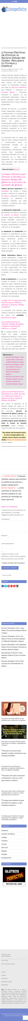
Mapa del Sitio (4, 984)
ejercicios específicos (19, 87)
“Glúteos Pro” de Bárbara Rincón (16, 440)
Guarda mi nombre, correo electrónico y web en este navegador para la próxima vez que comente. (13, 556)
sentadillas (4, 191)
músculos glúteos (8, 92)
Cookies (22, 1015)
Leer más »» (22, 1003)
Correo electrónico (8, 543)
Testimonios (4, 978)
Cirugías (4, 837)
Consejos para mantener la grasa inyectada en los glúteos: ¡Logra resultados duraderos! (12, 817)
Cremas (3, 844)
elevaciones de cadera (8, 317)
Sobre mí (3, 972)
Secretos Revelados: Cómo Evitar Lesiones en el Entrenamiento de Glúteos (12, 663)
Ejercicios (10, 442)
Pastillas (4, 854)
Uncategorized (6, 858)
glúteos (6, 196)
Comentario (5, 519)
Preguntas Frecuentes (6, 981)
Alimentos (4, 830)
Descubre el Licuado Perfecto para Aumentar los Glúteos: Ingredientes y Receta (13, 743)
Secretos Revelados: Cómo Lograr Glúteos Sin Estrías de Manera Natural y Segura (15, 359)
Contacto (3, 975)
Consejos (4, 841)
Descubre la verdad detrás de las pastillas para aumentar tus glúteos (13, 719)
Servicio (25, 1014)
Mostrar (16, 169)
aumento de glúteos (11, 215)
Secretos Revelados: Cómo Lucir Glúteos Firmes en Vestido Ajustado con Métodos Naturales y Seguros (15, 369)
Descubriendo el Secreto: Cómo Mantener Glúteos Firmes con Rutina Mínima (13, 655)
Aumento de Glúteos (8, 834)
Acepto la (13, 563)
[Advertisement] (14, 30)
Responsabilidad (9, 1015)
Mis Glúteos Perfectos (14, 9)
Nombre (4, 535)
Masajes (4, 851)
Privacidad (16, 1015)
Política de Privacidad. (16, 563)
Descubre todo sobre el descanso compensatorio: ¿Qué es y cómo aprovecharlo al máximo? (12, 793)
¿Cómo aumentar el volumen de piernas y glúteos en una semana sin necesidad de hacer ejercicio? (12, 494)
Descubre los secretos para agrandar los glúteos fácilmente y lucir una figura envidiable (12, 768)
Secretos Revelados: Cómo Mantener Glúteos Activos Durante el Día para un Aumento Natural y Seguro (14, 647)
